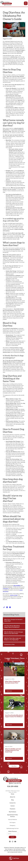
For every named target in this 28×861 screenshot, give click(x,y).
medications (6, 588)
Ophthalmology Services (12, 828)
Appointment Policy (12, 814)
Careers (12, 805)
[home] (6, 3)
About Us (12, 797)
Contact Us (12, 803)
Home (12, 794)
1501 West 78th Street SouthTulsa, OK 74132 (13, 791)
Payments (12, 808)
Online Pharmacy (12, 831)
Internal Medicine (12, 819)
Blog (12, 800)
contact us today (14, 595)
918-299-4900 (12, 786)
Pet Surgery (13, 822)
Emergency (12, 825)
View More (14, 766)
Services (12, 816)
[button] (25, 3)
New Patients (12, 811)
